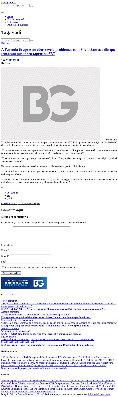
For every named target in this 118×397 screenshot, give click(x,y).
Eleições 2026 (108, 386)
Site (3, 261)
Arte (30, 380)
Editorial (63, 386)
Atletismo (37, 380)
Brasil (45, 380)
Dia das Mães (8, 386)
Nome (5, 250)
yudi (9, 198)
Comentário (7, 245)
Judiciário (45, 391)
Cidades (13, 383)
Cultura (101, 383)
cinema (29, 383)
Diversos (5, 43)
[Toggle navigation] (2, 12)
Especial (25, 388)
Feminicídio (44, 388)
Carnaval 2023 (64, 380)
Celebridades (108, 380)
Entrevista (16, 388)
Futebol (63, 388)
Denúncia (110, 383)
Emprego (6, 388)
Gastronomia (73, 388)
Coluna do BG (47, 383)
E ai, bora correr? (15, 19)
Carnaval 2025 (94, 380)
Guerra (103, 388)
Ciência (22, 383)
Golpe (89, 388)
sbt (8, 195)
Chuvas (5, 383)
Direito (18, 386)
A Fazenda (12, 192)
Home (10, 16)
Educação (73, 386)
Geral (83, 388)
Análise (24, 380)
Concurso (76, 383)
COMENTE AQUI (11, 203)
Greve (96, 388)
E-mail (5, 256)
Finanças (54, 388)
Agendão (15, 380)
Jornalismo (34, 391)
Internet (25, 391)
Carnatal (53, 380)
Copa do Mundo (89, 383)
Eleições (83, 386)
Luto (52, 391)
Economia (54, 386)
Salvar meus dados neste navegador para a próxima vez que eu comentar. (40, 267)
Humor (110, 388)
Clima (36, 383)
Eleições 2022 (94, 386)
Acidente (5, 380)
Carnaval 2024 (79, 380)
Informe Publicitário (11, 391)
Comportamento (63, 383)
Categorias (12, 22)
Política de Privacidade (18, 24)
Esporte (34, 388)
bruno (7, 63)
